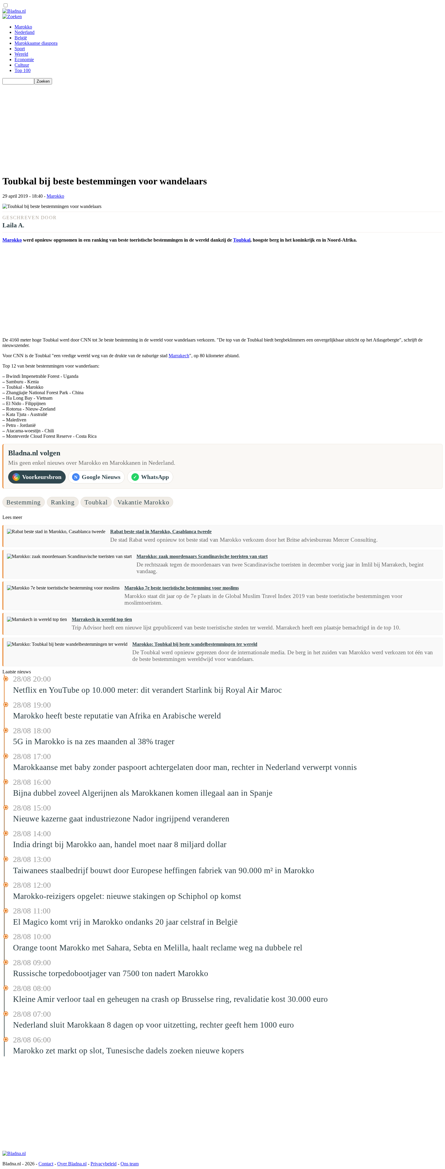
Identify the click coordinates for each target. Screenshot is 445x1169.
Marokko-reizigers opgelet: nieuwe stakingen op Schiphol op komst (127, 896)
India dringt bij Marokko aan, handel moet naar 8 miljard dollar (119, 844)
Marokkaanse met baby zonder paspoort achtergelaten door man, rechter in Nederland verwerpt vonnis (185, 767)
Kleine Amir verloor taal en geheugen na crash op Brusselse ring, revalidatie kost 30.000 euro (170, 999)
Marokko (23, 26)
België (21, 37)
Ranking (63, 502)
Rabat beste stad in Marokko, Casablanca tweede (161, 531)
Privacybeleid (104, 1163)
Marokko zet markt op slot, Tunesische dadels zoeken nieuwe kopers (128, 1050)
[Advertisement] (184, 126)
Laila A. (13, 225)
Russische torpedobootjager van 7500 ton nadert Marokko (110, 973)
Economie (24, 59)
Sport (20, 48)
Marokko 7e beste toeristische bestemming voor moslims (181, 587)
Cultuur (22, 65)
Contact (45, 1163)
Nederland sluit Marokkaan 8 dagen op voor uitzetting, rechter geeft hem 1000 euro (153, 1024)
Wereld (21, 54)
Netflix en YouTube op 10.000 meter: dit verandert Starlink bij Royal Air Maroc (147, 690)
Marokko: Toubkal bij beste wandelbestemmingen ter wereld (194, 644)
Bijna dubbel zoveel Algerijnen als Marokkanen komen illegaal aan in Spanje (142, 792)
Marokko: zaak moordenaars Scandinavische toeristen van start (202, 556)
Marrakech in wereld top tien (102, 619)
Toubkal (241, 240)
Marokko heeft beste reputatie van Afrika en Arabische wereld (117, 715)
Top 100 (23, 70)
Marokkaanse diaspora (36, 43)
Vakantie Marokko (143, 502)
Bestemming (23, 502)
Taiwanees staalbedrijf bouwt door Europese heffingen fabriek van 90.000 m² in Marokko (163, 870)
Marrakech (179, 355)
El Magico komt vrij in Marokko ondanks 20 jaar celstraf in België (125, 921)
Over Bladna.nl (72, 1163)
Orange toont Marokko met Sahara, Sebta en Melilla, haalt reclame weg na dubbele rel (157, 947)
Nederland (25, 32)
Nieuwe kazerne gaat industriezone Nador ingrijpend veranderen (121, 818)
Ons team (129, 1163)
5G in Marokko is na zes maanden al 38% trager (93, 741)
